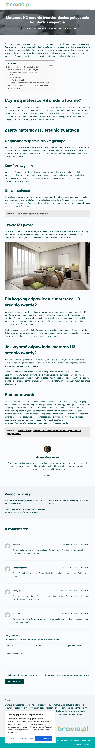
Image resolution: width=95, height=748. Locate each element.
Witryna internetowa (73, 645)
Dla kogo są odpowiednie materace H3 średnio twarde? (30, 83)
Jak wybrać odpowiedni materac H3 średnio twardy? (29, 85)
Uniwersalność (17, 77)
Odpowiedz (85, 545)
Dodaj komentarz (14, 653)
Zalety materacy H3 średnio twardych (23, 70)
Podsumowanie (14, 88)
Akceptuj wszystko (43, 738)
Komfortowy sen (18, 75)
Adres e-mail (42, 645)
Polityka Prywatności (70, 741)
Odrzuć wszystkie (26, 738)
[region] (30, 727)
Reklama (77, 744)
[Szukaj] (89, 4)
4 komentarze (70, 28)
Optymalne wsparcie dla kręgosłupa (24, 72)
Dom (52, 28)
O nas (56, 741)
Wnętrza (58, 28)
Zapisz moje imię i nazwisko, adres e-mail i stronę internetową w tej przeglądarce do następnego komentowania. (49, 675)
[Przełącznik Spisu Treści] (49, 64)
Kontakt (87, 744)
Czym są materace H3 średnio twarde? (23, 67)
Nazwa (9, 645)
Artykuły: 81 (47, 475)
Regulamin (86, 741)
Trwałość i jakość (18, 80)
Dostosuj (12, 738)
